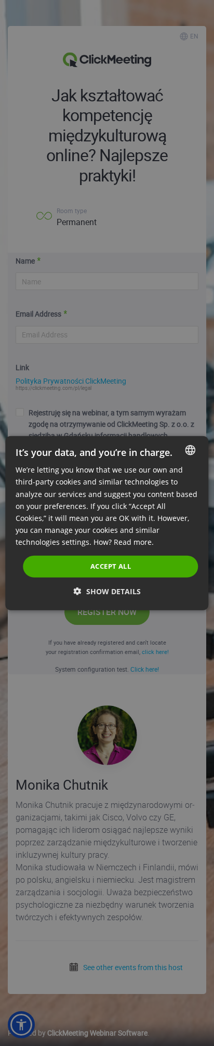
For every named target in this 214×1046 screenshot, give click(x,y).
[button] (107, 591)
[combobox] (190, 450)
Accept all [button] (110, 566)
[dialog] (106, 523)
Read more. (134, 542)
